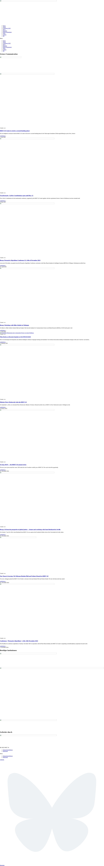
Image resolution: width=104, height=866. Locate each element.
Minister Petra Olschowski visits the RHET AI (13, 402)
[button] (52, 38)
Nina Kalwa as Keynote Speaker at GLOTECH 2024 (15, 337)
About (4, 27)
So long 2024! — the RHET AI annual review (13, 464)
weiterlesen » (3, 135)
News (4, 29)
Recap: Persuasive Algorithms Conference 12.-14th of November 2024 (20, 260)
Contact (4, 34)
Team (4, 33)
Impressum (5, 751)
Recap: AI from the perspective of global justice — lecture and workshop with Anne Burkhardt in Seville (30, 529)
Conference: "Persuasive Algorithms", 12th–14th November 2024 (19, 641)
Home (4, 25)
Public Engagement (7, 32)
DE (3, 36)
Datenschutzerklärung (8, 750)
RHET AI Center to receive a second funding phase (15, 131)
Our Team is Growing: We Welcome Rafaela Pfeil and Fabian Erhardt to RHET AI (24, 576)
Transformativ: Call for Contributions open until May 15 (16, 195)
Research (5, 31)
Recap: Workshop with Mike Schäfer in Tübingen (14, 325)
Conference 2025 (7, 28)
